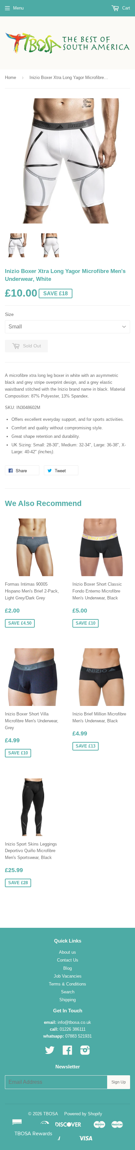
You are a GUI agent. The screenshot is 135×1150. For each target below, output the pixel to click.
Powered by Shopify (83, 1113)
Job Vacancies (68, 976)
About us (67, 952)
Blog (67, 968)
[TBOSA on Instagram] (85, 1052)
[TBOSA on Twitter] (50, 1052)
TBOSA (50, 1113)
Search (67, 991)
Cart (125, 8)
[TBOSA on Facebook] (67, 1052)
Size (9, 314)
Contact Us (67, 960)
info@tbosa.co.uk (74, 1022)
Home (10, 77)
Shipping (67, 999)
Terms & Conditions (67, 984)
